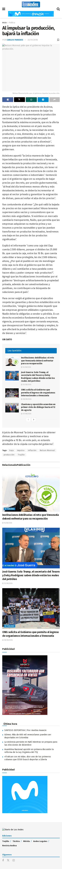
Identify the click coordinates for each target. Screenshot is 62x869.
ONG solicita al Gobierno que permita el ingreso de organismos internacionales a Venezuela (38, 392)
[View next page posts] (33, 420)
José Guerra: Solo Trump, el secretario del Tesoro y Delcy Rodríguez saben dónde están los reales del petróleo (31, 575)
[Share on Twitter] (19, 99)
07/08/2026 (26, 414)
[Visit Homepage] (31, 4)
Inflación (32, 450)
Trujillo (21, 455)
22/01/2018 (33, 40)
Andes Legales (40, 841)
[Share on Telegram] (43, 99)
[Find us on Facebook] (3, 860)
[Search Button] (58, 9)
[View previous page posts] (28, 420)
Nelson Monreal (47, 450)
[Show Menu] (3, 9)
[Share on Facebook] (7, 99)
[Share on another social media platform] (54, 99)
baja (11, 450)
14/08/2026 (26, 367)
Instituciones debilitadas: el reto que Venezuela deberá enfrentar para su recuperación (37, 360)
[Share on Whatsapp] (31, 99)
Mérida (26, 841)
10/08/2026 (26, 385)
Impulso (21, 450)
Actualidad (9, 509)
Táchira (16, 841)
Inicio (4, 23)
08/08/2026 (26, 399)
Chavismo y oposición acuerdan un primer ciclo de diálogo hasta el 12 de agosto (38, 407)
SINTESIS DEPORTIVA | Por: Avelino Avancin (25, 730)
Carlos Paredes (15, 40)
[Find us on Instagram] (13, 860)
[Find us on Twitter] (8, 860)
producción (9, 455)
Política (12, 23)
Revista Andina (9, 845)
